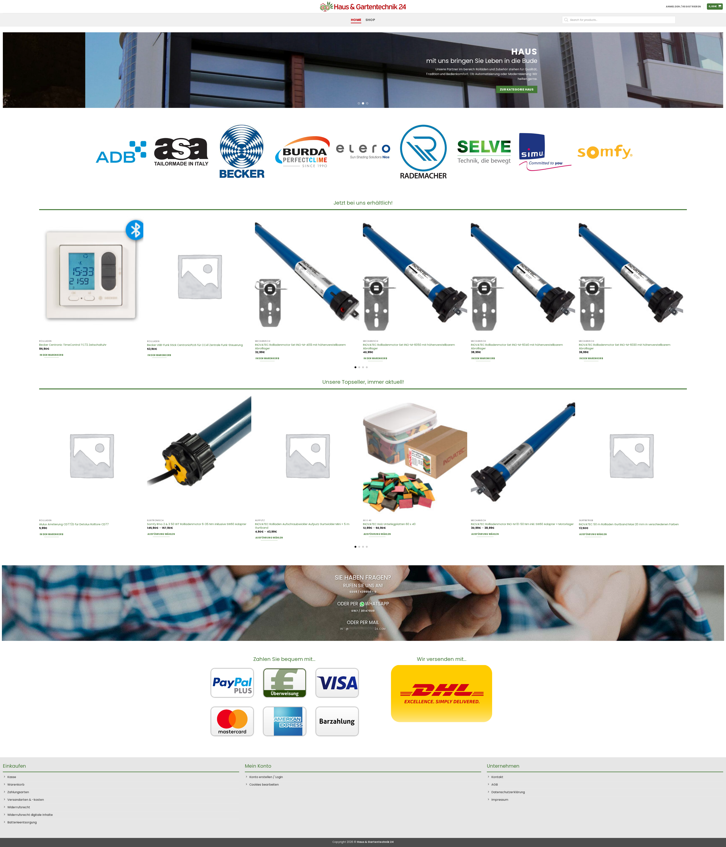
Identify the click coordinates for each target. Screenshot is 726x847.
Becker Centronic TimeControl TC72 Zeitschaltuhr (72, 345)
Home (356, 20)
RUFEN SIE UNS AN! (363, 585)
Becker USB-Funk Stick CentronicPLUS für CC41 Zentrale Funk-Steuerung (195, 345)
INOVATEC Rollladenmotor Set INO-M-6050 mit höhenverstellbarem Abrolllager (409, 346)
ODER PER (348, 604)
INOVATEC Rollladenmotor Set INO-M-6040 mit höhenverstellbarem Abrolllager (517, 346)
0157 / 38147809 (363, 611)
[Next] (704, 70)
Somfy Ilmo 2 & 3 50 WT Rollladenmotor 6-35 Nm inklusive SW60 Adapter (196, 524)
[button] (715, 6)
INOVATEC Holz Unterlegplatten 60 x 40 (389, 524)
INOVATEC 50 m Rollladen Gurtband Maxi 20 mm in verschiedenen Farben (629, 524)
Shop (370, 20)
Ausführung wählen (161, 534)
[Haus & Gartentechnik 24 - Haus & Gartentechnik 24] (363, 6)
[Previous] (22, 70)
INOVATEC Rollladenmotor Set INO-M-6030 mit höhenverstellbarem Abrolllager (624, 346)
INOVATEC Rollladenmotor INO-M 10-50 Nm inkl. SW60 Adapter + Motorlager (522, 524)
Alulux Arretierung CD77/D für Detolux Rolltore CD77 (74, 524)
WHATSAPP (377, 604)
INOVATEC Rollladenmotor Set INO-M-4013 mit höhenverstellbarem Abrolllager (300, 346)
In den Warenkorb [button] (52, 355)
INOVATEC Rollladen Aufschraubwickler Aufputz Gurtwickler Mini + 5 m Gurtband (302, 525)
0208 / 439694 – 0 (363, 592)
